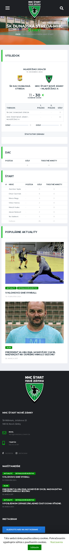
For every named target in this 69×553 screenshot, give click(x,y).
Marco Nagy (13, 198)
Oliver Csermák (15, 194)
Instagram (22, 453)
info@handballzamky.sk (19, 434)
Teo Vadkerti (13, 216)
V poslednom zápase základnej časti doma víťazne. (31, 503)
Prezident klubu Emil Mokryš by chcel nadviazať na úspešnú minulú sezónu (30, 353)
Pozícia (9, 161)
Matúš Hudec (14, 207)
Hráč (11, 184)
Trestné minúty (49, 161)
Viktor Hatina (14, 203)
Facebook (8, 453)
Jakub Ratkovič (15, 212)
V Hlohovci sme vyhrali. (21, 292)
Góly (27, 161)
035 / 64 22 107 (14, 445)
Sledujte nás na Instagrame (22, 529)
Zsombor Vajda (15, 189)
